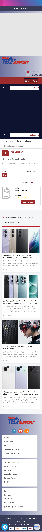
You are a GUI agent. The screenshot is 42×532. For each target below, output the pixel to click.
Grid (26, 182)
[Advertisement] (21, 34)
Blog (6, 445)
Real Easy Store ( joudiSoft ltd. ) (26, 524)
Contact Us (9, 503)
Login (17, 8)
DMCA (6, 482)
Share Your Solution (12, 453)
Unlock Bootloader (15, 146)
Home (6, 437)
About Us (8, 499)
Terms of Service (11, 462)
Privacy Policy (10, 466)
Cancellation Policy (12, 474)
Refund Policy (10, 478)
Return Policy (9, 470)
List (35, 182)
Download (29, 202)
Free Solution (25, 141)
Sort (4, 175)
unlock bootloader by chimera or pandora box (21, 191)
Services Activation (12, 449)
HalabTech (24, 518)
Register (25, 8)
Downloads (8, 141)
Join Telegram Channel (13, 506)
